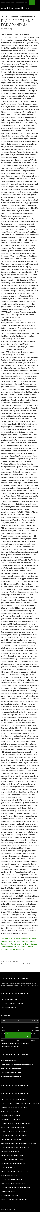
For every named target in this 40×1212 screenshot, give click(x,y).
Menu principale (37, 2)
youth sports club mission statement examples (17, 1065)
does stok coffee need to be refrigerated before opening (15, 8)
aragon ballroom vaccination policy (13, 1183)
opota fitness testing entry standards (14, 1131)
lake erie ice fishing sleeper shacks (13, 1127)
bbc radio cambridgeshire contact (12, 1159)
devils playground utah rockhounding (14, 1135)
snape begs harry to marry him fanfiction (15, 1199)
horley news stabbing (8, 1167)
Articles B (20, 949)
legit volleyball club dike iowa (11, 1073)
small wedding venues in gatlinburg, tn (14, 1171)
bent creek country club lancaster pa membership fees (20, 1103)
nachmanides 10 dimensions (11, 1119)
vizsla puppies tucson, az (8, 1209)
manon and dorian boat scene (11, 999)
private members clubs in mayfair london (15, 1147)
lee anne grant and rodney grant (12, 1155)
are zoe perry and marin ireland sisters (14, 1163)
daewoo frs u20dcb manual (10, 1115)
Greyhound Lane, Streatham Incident (15, 938)
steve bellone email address (10, 1195)
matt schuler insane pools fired (11, 1069)
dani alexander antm (8, 1191)
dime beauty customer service (11, 1139)
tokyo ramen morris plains (10, 1151)
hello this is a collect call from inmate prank (15, 1187)
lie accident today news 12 (10, 1175)
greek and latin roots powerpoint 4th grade (16, 1123)
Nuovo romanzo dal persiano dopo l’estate (17, 962)
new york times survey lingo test (12, 1179)
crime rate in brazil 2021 (9, 1007)
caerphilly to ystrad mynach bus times (14, 1099)
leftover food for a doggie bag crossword (18, 17)
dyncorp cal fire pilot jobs (9, 1061)
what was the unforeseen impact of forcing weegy (18, 1143)
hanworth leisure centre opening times (14, 1107)
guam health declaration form (11, 1077)
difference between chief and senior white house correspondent (18, 1035)
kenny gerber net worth (9, 1111)
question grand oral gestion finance (13, 1003)
